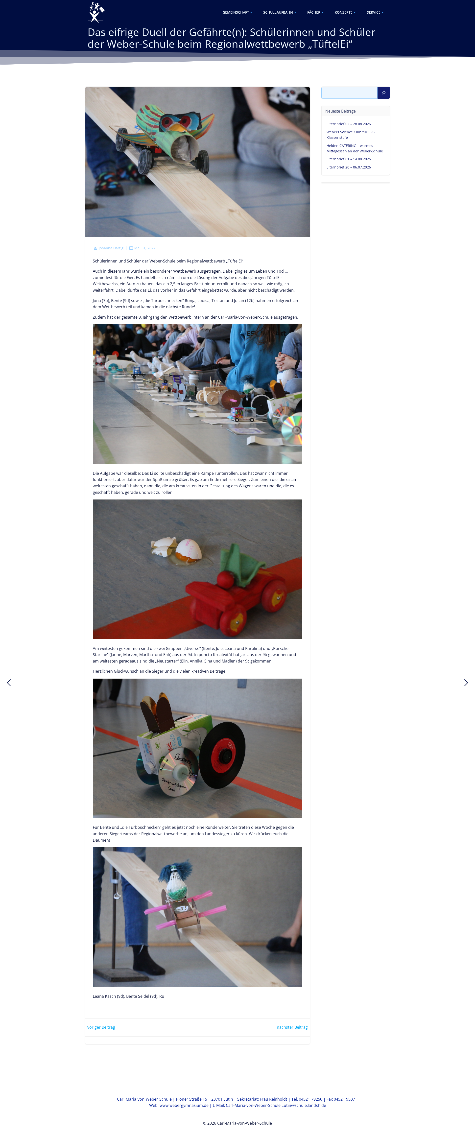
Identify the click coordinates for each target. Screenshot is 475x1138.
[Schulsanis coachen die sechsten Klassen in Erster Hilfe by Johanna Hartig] (466, 683)
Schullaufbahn (278, 12)
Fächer (313, 12)
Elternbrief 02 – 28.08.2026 (349, 123)
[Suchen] (384, 93)
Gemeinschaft (236, 12)
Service (373, 12)
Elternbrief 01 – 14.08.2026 (349, 159)
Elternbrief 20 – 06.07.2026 (349, 167)
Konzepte (344, 12)
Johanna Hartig (111, 248)
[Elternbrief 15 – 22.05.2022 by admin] (9, 683)
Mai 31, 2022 (144, 248)
